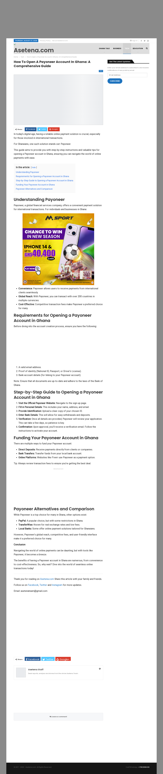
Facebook (33, 585)
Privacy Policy (45, 40)
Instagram (57, 585)
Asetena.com (47, 579)
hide (34, 167)
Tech (127, 48)
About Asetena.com (60, 40)
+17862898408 (143, 767)
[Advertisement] (81, 19)
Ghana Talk (104, 48)
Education (138, 48)
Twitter (43, 585)
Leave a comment (59, 716)
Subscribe (115, 81)
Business (117, 48)
